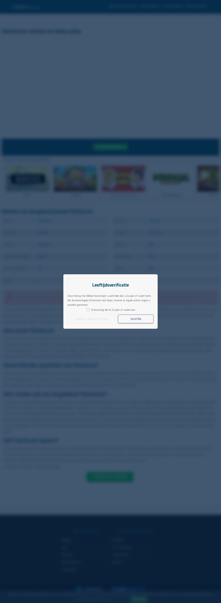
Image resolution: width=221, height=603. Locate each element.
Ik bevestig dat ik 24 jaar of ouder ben (113, 310)
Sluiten (136, 319)
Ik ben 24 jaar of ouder (91, 319)
